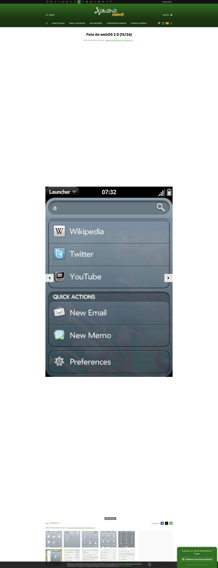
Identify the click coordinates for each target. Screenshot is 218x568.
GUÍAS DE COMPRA (139, 23)
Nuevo (166, 15)
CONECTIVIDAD (58, 23)
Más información (126, 566)
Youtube (167, 23)
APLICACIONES (96, 23)
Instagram (163, 23)
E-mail (171, 523)
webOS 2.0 (55, 523)
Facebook (162, 523)
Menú (51, 15)
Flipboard (159, 23)
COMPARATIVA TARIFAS (116, 23)
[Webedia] (167, 1)
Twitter (171, 23)
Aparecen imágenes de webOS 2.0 (119, 40)
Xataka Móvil (109, 11)
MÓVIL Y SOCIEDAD (77, 23)
